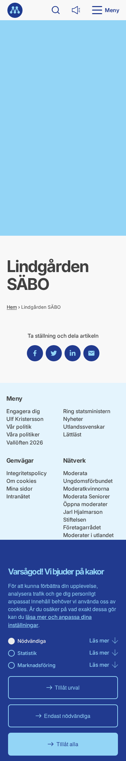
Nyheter (73, 419)
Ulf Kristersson (24, 419)
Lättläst (72, 434)
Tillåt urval (67, 687)
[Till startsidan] (15, 10)
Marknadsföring (36, 665)
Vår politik (19, 426)
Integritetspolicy (26, 473)
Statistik (27, 653)
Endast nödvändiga (67, 716)
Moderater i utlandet (88, 535)
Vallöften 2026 (24, 442)
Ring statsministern (86, 411)
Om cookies (21, 480)
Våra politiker (23, 434)
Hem (12, 307)
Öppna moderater (85, 504)
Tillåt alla (67, 744)
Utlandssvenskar (84, 426)
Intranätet (18, 496)
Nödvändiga (31, 641)
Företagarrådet (82, 527)
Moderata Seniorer (86, 496)
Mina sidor (19, 488)
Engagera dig (23, 411)
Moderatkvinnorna (86, 488)
